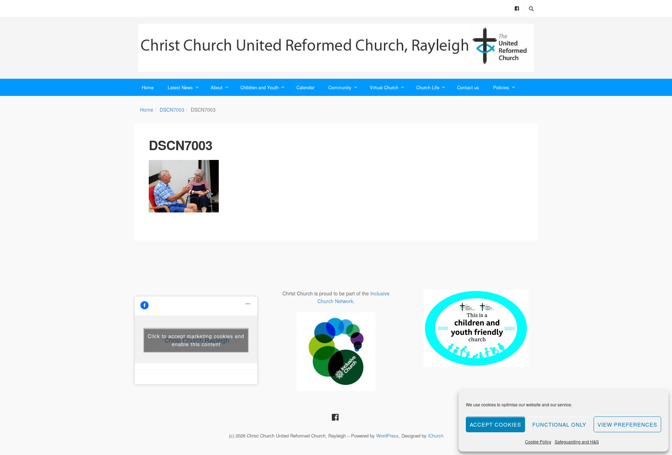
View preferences (627, 424)
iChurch (435, 435)
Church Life (427, 87)
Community (339, 87)
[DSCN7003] (184, 186)
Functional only (559, 424)
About (217, 87)
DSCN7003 (172, 109)
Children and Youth (259, 87)
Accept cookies (495, 424)
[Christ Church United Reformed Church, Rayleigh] (336, 48)
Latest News (180, 87)
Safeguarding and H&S (577, 441)
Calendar (305, 87)
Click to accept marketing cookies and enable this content (196, 340)
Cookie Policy (538, 441)
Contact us (468, 87)
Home (148, 87)
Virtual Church (384, 87)
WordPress (387, 435)
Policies (501, 87)
